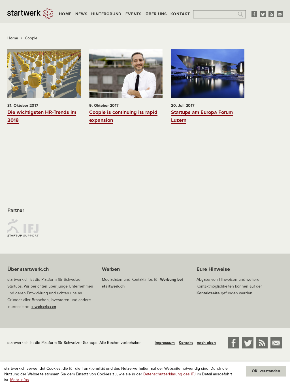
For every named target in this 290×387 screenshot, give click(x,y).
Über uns (156, 14)
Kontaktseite (208, 293)
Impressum (165, 342)
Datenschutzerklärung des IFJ (169, 374)
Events (133, 14)
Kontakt (180, 14)
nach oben (206, 342)
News (81, 14)
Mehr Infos (19, 379)
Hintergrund (106, 14)
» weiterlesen (43, 306)
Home (65, 14)
